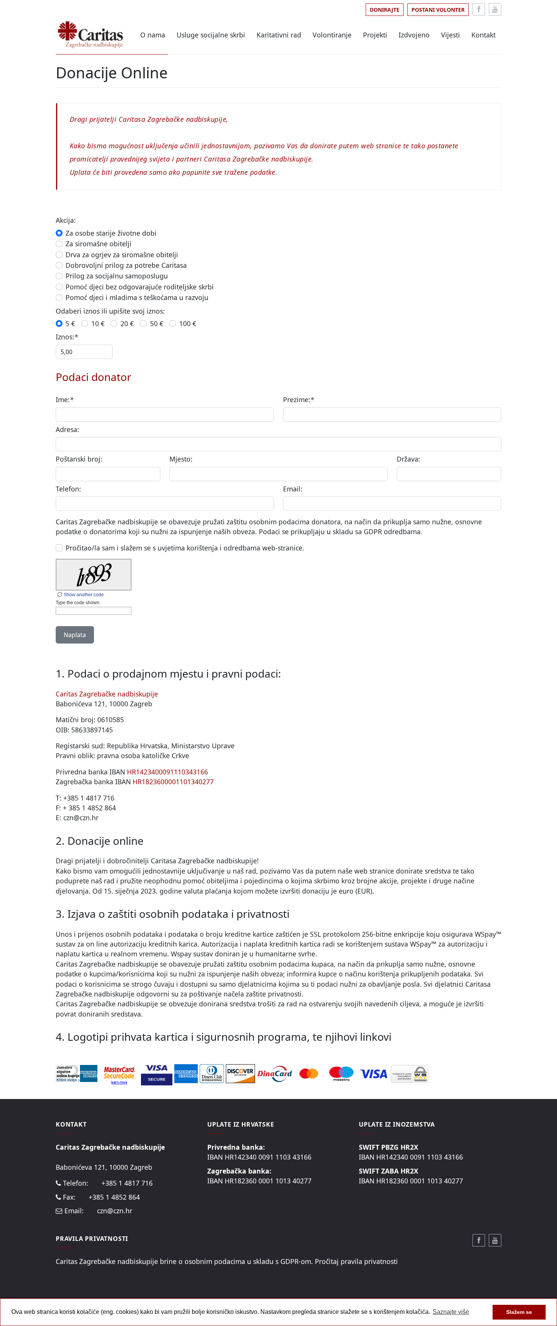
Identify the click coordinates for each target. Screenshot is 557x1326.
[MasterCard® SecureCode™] (120, 1072)
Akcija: (66, 220)
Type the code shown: (78, 602)
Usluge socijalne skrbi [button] (211, 34)
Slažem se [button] (519, 1312)
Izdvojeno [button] (414, 34)
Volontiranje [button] (332, 34)
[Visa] (374, 1072)
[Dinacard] (274, 1072)
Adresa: (67, 429)
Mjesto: (180, 458)
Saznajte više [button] (451, 1312)
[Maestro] (341, 1072)
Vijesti (450, 34)
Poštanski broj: (79, 458)
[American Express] (187, 1072)
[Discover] (240, 1072)
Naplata (75, 635)
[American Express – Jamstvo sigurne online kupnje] (78, 1072)
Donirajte (384, 9)
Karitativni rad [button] (279, 34)
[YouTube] (495, 9)
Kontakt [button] (483, 34)
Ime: (65, 399)
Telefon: (68, 488)
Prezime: (298, 399)
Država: (408, 458)
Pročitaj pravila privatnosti (356, 1261)
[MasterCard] (310, 1072)
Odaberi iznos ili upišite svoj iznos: (110, 311)
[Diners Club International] (213, 1072)
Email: (292, 488)
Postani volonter (438, 9)
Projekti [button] (375, 34)
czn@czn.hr (114, 1210)
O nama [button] (152, 34)
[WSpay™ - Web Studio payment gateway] (410, 1072)
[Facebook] (479, 9)
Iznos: (67, 336)
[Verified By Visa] (157, 1072)
